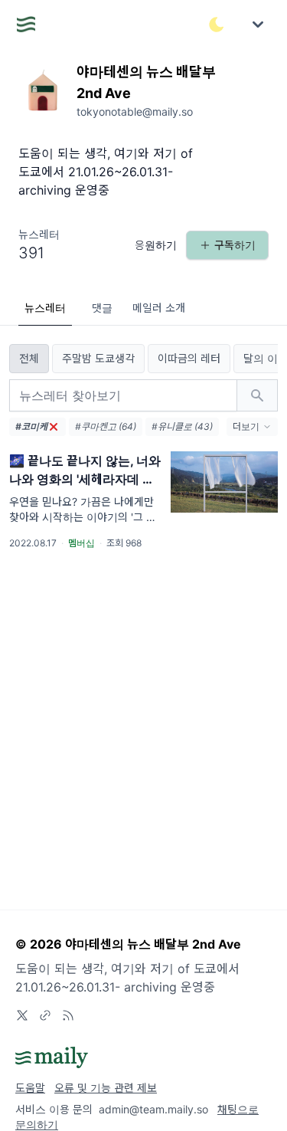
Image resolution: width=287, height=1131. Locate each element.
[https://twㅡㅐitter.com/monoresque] (22, 1015)
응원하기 (156, 244)
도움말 (30, 1087)
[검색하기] (257, 395)
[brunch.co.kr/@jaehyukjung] (45, 1015)
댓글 (102, 307)
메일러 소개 (158, 307)
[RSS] (68, 1015)
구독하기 (235, 244)
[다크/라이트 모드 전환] (216, 24)
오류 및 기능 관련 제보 (105, 1087)
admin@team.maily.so (153, 1109)
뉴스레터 (45, 307)
